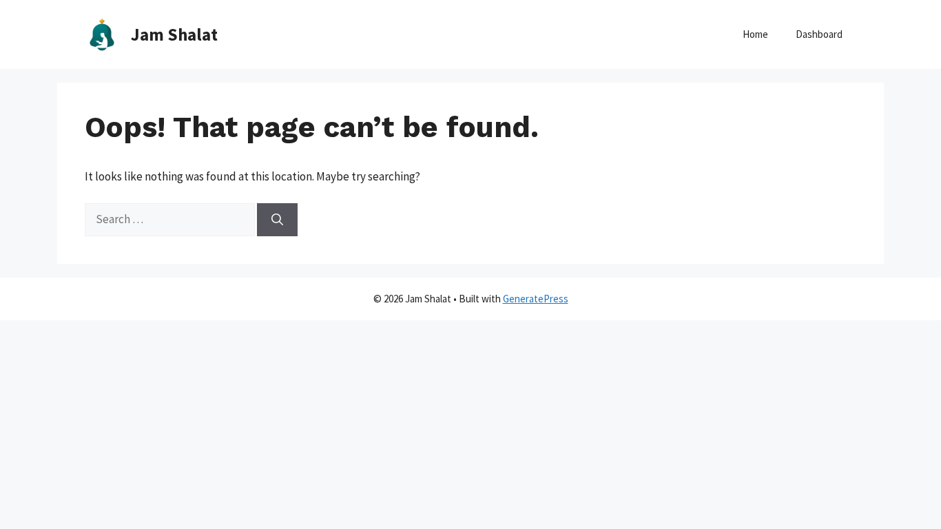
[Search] (277, 219)
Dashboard (819, 34)
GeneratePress (535, 298)
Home (755, 34)
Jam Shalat (174, 34)
